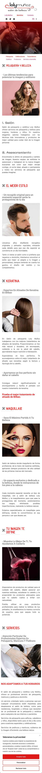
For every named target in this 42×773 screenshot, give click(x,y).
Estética (9, 59)
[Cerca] (39, 735)
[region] (21, 753)
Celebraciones (20, 56)
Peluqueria (9, 56)
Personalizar (21, 762)
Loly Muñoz (8, 15)
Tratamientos (31, 56)
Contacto (30, 15)
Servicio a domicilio (29, 59)
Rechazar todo (21, 768)
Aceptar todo (21, 757)
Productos (17, 59)
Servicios (20, 15)
